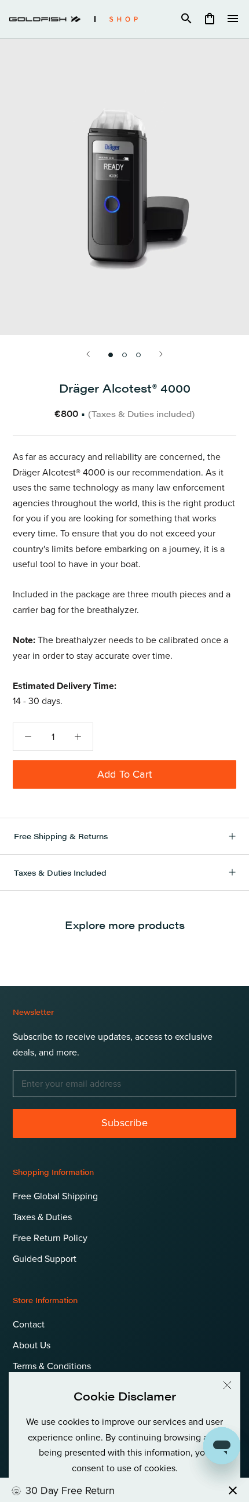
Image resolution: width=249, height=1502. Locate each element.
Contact (29, 1324)
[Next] (161, 354)
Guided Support (44, 1259)
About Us (31, 1345)
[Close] (227, 1385)
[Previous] (88, 354)
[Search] (186, 19)
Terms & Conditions (52, 1366)
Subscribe (124, 1122)
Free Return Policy (50, 1238)
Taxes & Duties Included (60, 872)
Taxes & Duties (42, 1217)
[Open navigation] (233, 19)
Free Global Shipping (55, 1196)
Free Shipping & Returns (61, 835)
